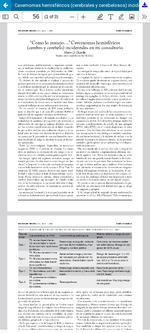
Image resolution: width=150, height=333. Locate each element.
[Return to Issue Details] (5, 5)
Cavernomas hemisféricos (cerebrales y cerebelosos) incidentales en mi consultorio (82, 5)
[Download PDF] (144, 5)
